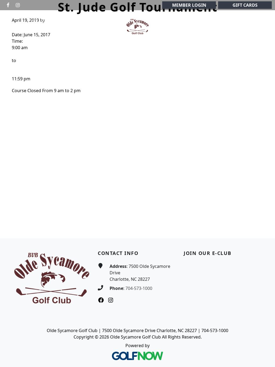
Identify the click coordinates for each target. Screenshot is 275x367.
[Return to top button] (264, 228)
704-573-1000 (138, 288)
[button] (60, 21)
